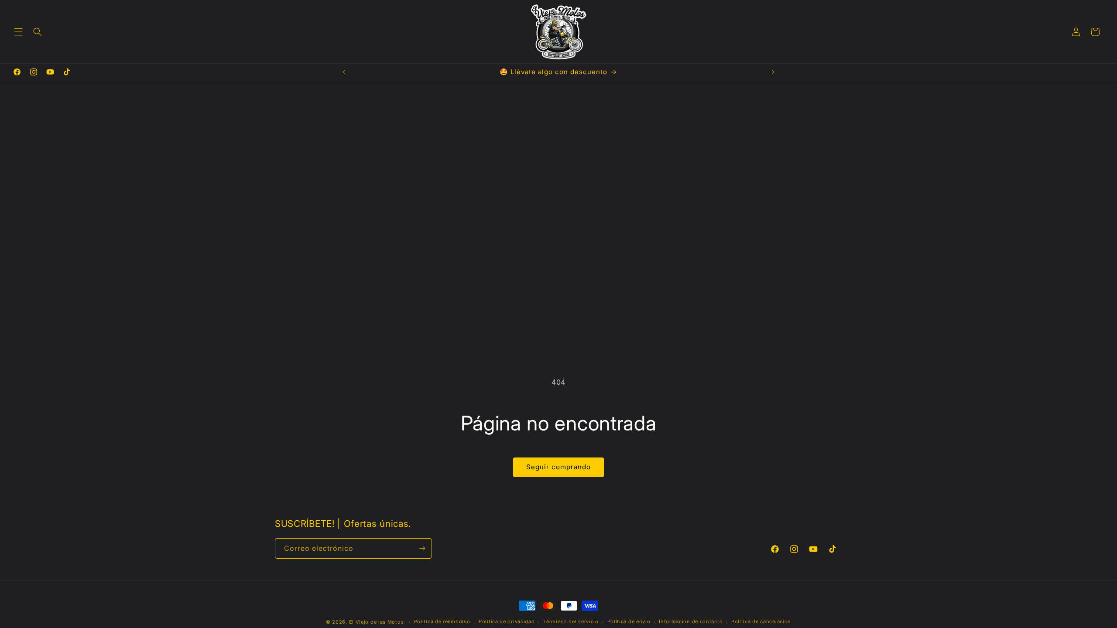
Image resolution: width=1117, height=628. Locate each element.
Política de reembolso (442, 621)
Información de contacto (691, 621)
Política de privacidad (507, 621)
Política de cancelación (761, 621)
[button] (18, 31)
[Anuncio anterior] (343, 72)
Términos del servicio (571, 621)
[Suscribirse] (422, 548)
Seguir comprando (558, 467)
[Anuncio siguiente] (773, 72)
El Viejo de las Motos (376, 622)
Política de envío (629, 621)
